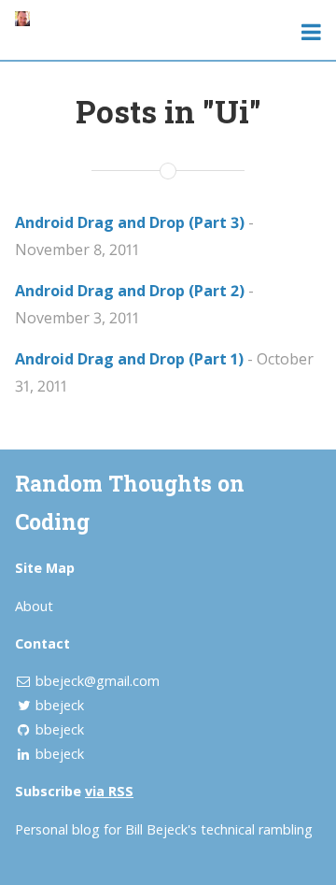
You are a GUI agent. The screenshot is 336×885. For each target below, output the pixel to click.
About (34, 606)
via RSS (109, 791)
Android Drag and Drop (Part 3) (130, 222)
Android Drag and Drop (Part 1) (129, 359)
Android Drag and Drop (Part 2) (130, 290)
